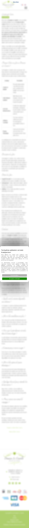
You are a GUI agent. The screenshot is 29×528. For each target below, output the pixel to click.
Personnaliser (14, 275)
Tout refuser (16, 2)
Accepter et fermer (14, 278)
